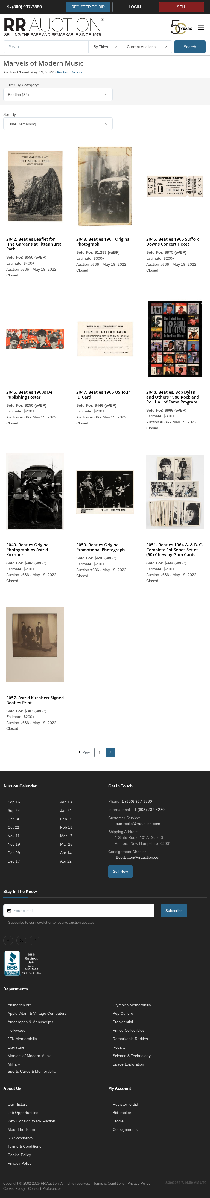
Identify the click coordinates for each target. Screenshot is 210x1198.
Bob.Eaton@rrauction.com (139, 857)
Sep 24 (14, 810)
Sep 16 (14, 802)
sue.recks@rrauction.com (138, 823)
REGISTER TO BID (88, 7)
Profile (118, 1121)
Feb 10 (66, 819)
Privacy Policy (19, 1163)
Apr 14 (66, 853)
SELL (181, 7)
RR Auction (50, 1183)
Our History (17, 1104)
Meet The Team (21, 1129)
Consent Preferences (45, 1189)
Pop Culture (123, 1013)
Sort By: (10, 114)
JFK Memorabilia (22, 1039)
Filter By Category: (23, 85)
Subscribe (174, 910)
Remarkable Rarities (130, 1039)
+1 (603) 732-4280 (148, 809)
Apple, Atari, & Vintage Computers (37, 1013)
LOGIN (135, 7)
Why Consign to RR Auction (31, 1121)
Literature (16, 1047)
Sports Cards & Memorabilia (32, 1071)
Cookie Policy (19, 1155)
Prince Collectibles (128, 1030)
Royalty (119, 1047)
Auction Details (69, 72)
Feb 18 (66, 827)
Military (14, 1064)
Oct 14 (13, 819)
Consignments (125, 1129)
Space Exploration (128, 1064)
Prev (85, 752)
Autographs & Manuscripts (30, 1022)
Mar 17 (66, 836)
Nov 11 (14, 836)
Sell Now (120, 871)
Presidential (123, 1022)
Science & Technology (132, 1056)
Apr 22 (66, 861)
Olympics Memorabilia (132, 1005)
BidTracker (122, 1112)
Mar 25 (66, 844)
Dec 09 (14, 853)
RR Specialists (20, 1138)
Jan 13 (66, 802)
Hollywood (16, 1030)
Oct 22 (13, 827)
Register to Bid (125, 1104)
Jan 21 (66, 810)
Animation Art (19, 1005)
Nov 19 (14, 844)
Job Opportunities (23, 1112)
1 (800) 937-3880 (137, 801)
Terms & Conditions (24, 1146)
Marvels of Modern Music (29, 1056)
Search (190, 47)
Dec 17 (14, 861)
